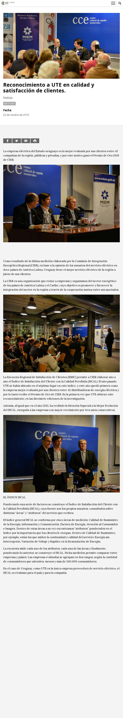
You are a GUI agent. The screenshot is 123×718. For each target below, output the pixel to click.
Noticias (9, 103)
